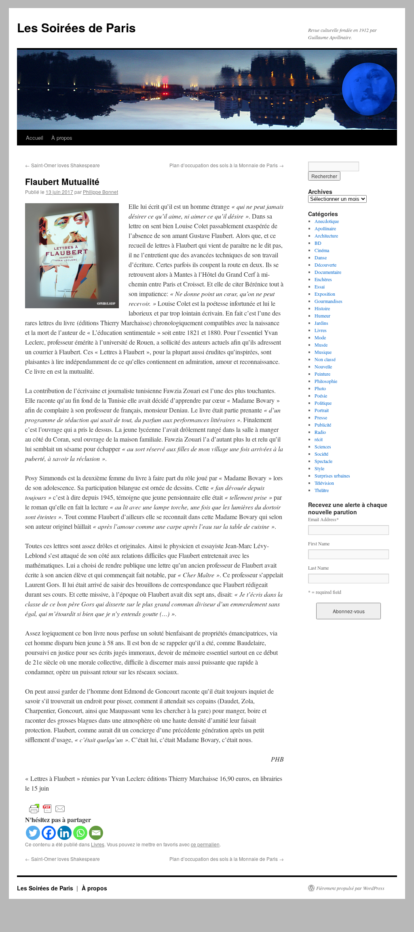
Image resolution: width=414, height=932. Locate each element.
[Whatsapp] (80, 833)
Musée (321, 344)
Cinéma (322, 250)
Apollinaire (325, 228)
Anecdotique (327, 221)
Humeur (322, 315)
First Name (319, 543)
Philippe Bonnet (100, 191)
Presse (321, 417)
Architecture (326, 235)
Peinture (322, 373)
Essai (320, 286)
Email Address (323, 519)
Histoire (322, 308)
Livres (97, 844)
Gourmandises (328, 301)
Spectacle (323, 461)
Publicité (323, 424)
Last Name (318, 567)
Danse (321, 257)
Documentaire (328, 272)
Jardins (321, 323)
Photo (320, 388)
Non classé (325, 359)
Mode (320, 337)
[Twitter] (33, 833)
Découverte (325, 264)
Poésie (321, 395)
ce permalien (205, 844)
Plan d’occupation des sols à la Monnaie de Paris (226, 165)
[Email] (96, 833)
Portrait (322, 410)
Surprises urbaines (332, 475)
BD (318, 243)
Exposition (325, 293)
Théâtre (322, 490)
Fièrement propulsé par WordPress (350, 888)
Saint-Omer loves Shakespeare (62, 165)
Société (321, 453)
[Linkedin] (64, 833)
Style (319, 468)
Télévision (324, 483)
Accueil (34, 137)
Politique (323, 403)
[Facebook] (49, 833)
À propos (61, 137)
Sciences (323, 446)
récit (319, 439)
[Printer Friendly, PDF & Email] (47, 808)
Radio (320, 432)
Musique (323, 352)
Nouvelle (323, 366)
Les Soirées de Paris (76, 27)
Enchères (323, 279)
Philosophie (326, 381)
